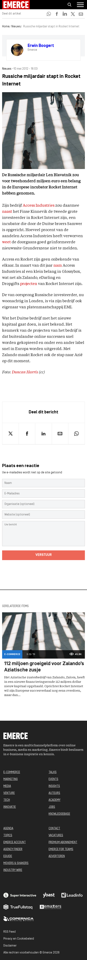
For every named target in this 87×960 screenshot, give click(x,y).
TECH (6, 800)
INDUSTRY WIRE (12, 870)
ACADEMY (54, 800)
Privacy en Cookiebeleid (18, 938)
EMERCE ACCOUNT (14, 842)
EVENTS (53, 779)
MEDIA (7, 786)
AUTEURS (54, 793)
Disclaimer (9, 945)
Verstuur (43, 555)
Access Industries (38, 206)
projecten (28, 284)
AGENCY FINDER (12, 849)
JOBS (52, 807)
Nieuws (16, 26)
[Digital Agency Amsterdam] (19, 895)
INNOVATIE (9, 807)
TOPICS (7, 835)
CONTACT (54, 828)
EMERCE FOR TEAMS (61, 849)
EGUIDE (7, 856)
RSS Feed (9, 931)
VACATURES (56, 835)
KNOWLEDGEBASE (59, 814)
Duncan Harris (25, 372)
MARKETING (10, 779)
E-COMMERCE (11, 772)
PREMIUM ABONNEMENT (63, 842)
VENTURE (9, 793)
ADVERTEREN (57, 856)
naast (7, 212)
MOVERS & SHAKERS (16, 863)
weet (6, 242)
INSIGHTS (54, 786)
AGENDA (8, 828)
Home (6, 26)
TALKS (53, 772)
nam (57, 266)
